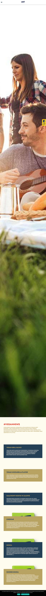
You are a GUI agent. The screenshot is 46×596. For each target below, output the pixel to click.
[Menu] (1, 2)
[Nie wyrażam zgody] (44, 593)
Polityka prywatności (25, 594)
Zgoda (19, 594)
